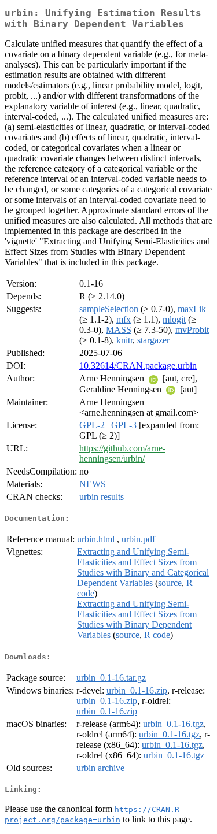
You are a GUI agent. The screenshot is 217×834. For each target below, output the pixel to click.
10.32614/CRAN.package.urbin (138, 365)
